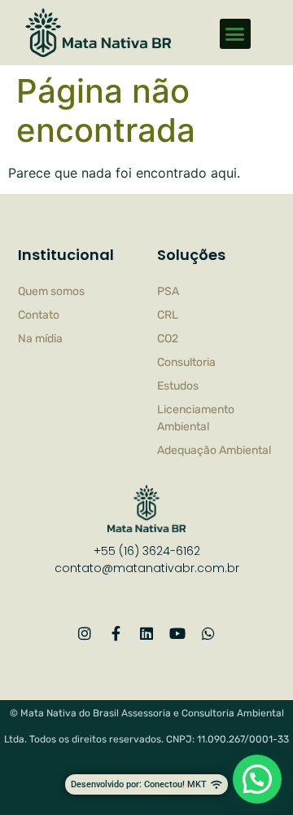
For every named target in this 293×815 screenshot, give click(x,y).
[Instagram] (84, 633)
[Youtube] (177, 633)
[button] (235, 34)
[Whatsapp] (208, 633)
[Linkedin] (146, 633)
